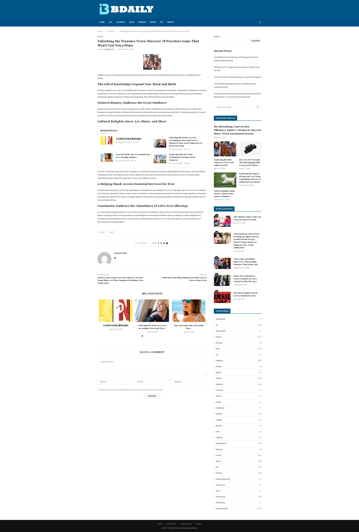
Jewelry (239, 420)
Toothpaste (239, 503)
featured (239, 384)
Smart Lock (239, 485)
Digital (239, 372)
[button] (102, 319)
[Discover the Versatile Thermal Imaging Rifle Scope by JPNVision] (250, 148)
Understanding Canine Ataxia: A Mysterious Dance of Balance (224, 194)
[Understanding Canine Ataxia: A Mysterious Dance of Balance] (225, 179)
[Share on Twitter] (161, 243)
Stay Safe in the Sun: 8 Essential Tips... (188, 327)
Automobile (239, 331)
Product (239, 473)
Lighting (239, 437)
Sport (239, 491)
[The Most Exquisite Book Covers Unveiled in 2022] (222, 297)
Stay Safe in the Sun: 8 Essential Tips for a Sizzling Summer (133, 156)
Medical (239, 449)
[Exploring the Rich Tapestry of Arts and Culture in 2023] (225, 148)
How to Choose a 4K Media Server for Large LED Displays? (237, 77)
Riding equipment (239, 479)
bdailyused (109, 49)
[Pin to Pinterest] (164, 243)
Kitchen (239, 426)
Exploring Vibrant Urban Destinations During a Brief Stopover (182, 157)
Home (102, 22)
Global (239, 396)
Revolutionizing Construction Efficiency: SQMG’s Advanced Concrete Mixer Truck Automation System (237, 130)
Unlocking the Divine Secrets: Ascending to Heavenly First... (152, 327)
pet (161, 22)
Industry (239, 414)
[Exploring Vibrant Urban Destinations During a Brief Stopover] (160, 159)
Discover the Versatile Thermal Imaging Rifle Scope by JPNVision (249, 163)
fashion (142, 22)
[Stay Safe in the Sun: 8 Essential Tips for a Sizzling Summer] (106, 157)
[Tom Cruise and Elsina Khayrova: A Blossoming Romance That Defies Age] (222, 263)
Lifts (239, 432)
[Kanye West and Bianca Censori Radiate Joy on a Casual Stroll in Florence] (222, 280)
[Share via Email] (167, 243)
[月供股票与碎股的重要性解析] (106, 140)
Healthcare (239, 408)
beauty (170, 22)
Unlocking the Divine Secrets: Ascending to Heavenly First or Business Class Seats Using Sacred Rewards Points (185, 141)
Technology (239, 497)
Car (239, 355)
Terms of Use (186, 524)
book (131, 22)
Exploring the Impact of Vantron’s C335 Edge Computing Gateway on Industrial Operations (250, 177)
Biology (239, 343)
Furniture (239, 390)
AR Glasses (239, 319)
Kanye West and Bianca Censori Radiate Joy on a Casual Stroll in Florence (245, 279)
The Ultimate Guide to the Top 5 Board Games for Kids (247, 218)
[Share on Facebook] (158, 243)
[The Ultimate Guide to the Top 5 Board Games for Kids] (222, 221)
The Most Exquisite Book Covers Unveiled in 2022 (245, 294)
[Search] (260, 22)
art (110, 22)
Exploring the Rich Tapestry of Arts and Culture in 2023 (224, 163)
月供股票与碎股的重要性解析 (128, 139)
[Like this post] (155, 243)
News (239, 461)
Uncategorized (239, 508)
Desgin (239, 366)
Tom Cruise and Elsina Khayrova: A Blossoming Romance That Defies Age (245, 262)
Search (216, 36)
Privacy (199, 524)
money (153, 22)
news (112, 232)
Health (239, 402)
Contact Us (171, 524)
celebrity (120, 22)
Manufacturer (239, 443)
